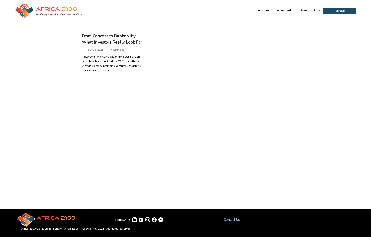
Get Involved (283, 10)
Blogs (316, 10)
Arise (303, 10)
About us (263, 10)
